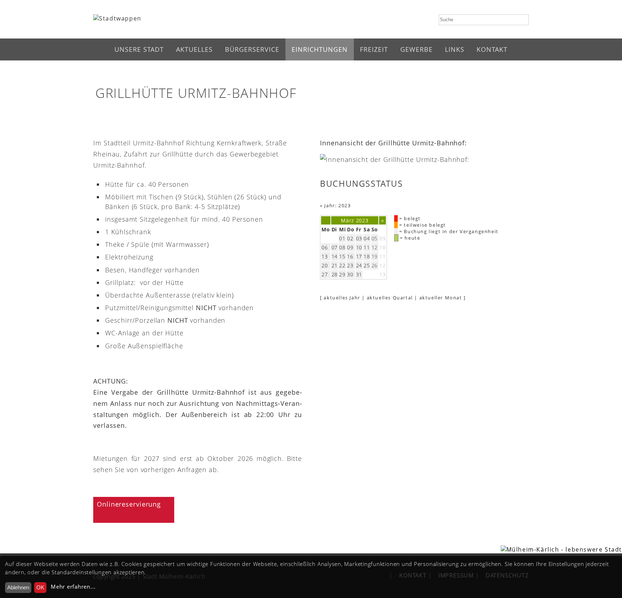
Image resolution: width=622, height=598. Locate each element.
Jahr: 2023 (337, 205)
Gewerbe (416, 49)
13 (382, 274)
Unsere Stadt (139, 49)
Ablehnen (18, 587)
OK (40, 587)
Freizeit (374, 49)
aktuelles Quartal (390, 297)
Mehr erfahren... (73, 586)
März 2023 (354, 220)
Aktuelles (194, 49)
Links (454, 49)
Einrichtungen (320, 49)
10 (382, 247)
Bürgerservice (252, 49)
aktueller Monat (440, 297)
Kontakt (492, 49)
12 (382, 265)
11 (382, 256)
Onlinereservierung (129, 504)
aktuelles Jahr (342, 297)
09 (382, 238)
